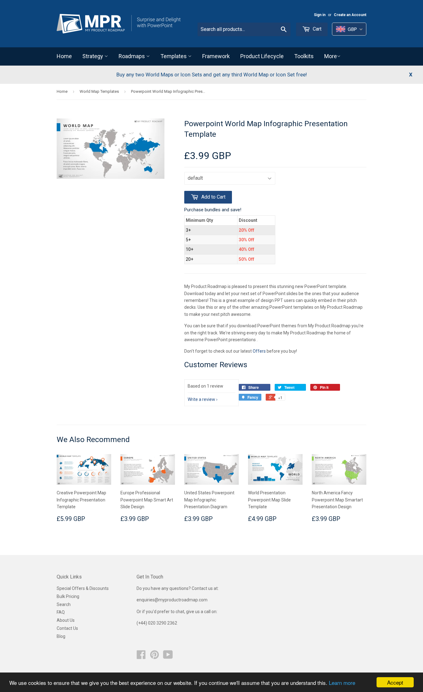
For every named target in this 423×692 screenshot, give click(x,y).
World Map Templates (99, 91)
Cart (316, 29)
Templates (174, 56)
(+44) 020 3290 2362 (157, 623)
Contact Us (67, 628)
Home (64, 56)
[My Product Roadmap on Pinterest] (154, 656)
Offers (260, 351)
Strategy (93, 56)
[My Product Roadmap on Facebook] (141, 656)
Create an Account (350, 15)
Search (64, 604)
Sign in (319, 15)
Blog (61, 636)
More (330, 56)
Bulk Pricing (68, 596)
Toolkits (304, 56)
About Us (66, 620)
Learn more (342, 682)
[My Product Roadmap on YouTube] (168, 656)
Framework (216, 56)
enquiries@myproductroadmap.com (172, 599)
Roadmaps (132, 56)
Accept (395, 682)
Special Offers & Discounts (83, 588)
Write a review (201, 399)
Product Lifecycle (262, 56)
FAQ (61, 612)
